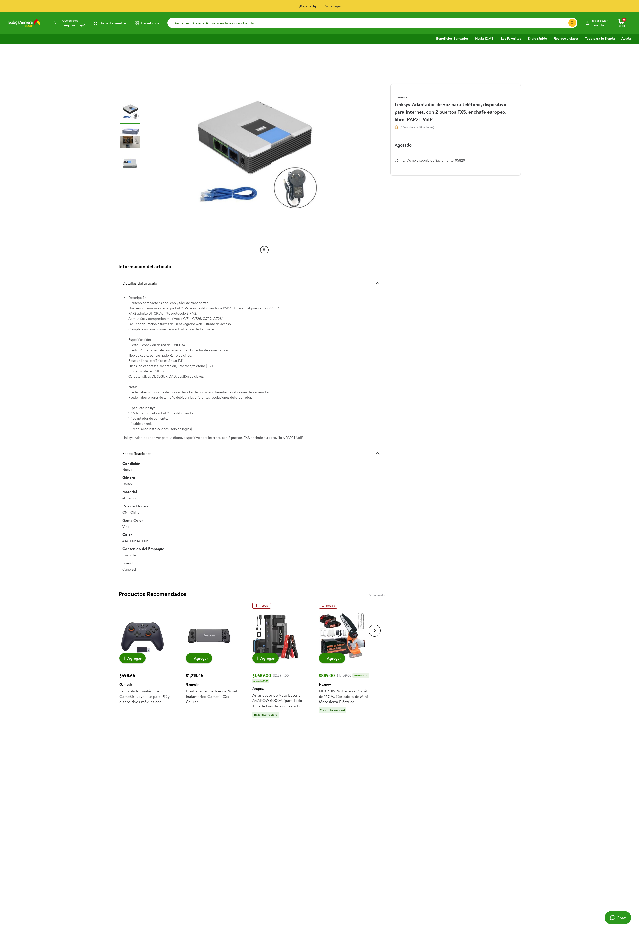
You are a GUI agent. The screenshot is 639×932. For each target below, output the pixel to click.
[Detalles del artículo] (378, 283)
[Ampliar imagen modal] (264, 250)
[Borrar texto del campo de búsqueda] (564, 23)
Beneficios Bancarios (452, 38)
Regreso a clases (566, 38)
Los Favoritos (511, 38)
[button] (596, 23)
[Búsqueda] (572, 23)
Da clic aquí (332, 6)
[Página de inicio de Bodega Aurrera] (24, 23)
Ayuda (626, 38)
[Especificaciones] (378, 453)
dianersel (401, 97)
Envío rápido (537, 38)
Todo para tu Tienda (600, 38)
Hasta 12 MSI (484, 38)
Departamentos (113, 23)
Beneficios (150, 23)
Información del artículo (144, 266)
